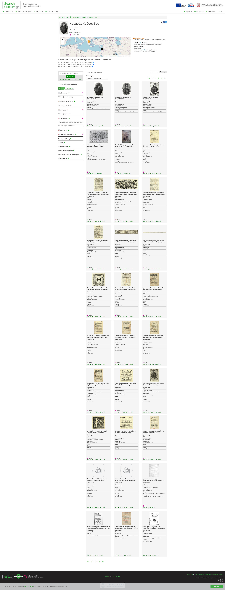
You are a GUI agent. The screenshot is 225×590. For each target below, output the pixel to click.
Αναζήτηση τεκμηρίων (24, 11)
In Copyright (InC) (99, 126)
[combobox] (70, 122)
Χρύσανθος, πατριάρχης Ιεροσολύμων (95, 98)
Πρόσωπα (64, 118)
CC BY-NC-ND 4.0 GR (155, 173)
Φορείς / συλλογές (64, 139)
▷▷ (165, 78)
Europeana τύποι (63, 146)
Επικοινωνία (212, 11)
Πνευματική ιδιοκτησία (217, 574)
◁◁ (149, 78)
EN (221, 11)
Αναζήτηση (70, 76)
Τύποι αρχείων (62, 158)
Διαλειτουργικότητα (53, 11)
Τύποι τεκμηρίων (67, 101)
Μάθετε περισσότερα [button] (60, 586)
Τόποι (63, 110)
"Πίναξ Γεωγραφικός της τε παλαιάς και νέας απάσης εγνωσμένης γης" (96, 146)
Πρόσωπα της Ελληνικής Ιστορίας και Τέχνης (85, 17)
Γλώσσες (60, 142)
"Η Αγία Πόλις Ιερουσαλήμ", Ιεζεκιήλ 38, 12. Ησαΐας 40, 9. (124, 145)
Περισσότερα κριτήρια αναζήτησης (70, 79)
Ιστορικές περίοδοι (67, 134)
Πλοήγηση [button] (39, 11)
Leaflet (106, 56)
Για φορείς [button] (199, 11)
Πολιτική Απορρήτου (199, 574)
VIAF (74, 35)
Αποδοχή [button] (216, 586)
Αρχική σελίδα (8, 11)
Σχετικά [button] (188, 11)
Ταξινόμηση (89, 76)
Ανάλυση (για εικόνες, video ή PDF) (69, 154)
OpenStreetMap (113, 56)
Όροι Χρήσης (208, 574)
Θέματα (64, 93)
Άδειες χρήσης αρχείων (65, 150)
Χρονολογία (64, 130)
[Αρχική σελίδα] (21, 5)
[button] (89, 41)
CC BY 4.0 (152, 507)
